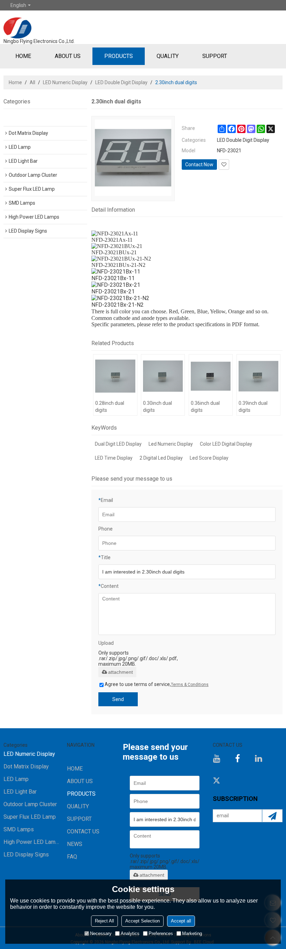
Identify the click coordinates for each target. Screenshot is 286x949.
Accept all (181, 921)
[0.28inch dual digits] (115, 376)
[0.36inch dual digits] (211, 376)
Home (23, 56)
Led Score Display (209, 458)
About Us (68, 56)
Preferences (161, 933)
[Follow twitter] (216, 780)
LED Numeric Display (65, 82)
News (74, 844)
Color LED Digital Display (226, 444)
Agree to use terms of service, (157, 684)
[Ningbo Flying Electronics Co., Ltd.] (39, 24)
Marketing (192, 933)
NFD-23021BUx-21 (114, 252)
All (32, 82)
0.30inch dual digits (157, 406)
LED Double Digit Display (121, 82)
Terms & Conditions (190, 684)
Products (118, 56)
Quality (168, 56)
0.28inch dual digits (109, 406)
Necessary (101, 933)
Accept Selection (142, 921)
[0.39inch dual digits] (258, 376)
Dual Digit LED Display (118, 444)
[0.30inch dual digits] (163, 376)
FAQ (72, 856)
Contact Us (83, 831)
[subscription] (272, 816)
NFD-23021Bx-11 (113, 278)
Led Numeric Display (171, 444)
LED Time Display (114, 458)
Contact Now (199, 164)
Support (214, 56)
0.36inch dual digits (205, 406)
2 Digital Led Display (161, 458)
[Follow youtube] (216, 758)
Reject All (104, 921)
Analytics (130, 933)
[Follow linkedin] (258, 758)
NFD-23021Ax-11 (112, 240)
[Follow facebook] (237, 758)
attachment (120, 672)
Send (118, 699)
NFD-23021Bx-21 (113, 291)
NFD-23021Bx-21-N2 (117, 304)
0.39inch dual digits (253, 406)
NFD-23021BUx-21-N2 (118, 265)
